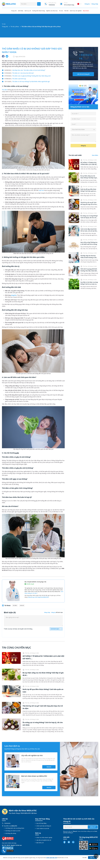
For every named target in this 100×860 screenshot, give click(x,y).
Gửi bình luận (55, 629)
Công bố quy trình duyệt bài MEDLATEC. (38, 597)
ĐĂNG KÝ (93, 827)
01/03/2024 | (19, 73)
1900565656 (7, 823)
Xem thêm (95, 155)
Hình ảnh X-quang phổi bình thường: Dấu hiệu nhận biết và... (88, 271)
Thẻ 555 (66, 10)
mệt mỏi (41, 190)
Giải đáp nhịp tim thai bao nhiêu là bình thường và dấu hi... (88, 257)
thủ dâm (15, 605)
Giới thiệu (20, 10)
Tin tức (61, 10)
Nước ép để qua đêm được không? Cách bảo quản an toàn (88, 191)
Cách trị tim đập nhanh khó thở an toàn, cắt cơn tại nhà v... (88, 231)
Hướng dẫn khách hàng (38, 10)
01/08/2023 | (15, 79)
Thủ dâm (4, 90)
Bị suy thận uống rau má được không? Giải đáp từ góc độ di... (88, 177)
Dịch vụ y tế (28, 10)
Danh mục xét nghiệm (76, 10)
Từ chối (84, 857)
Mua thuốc (86, 10)
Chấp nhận (92, 857)
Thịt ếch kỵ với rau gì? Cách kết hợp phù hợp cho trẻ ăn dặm (88, 204)
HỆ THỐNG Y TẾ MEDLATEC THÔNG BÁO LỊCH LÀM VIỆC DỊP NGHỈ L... (88, 164)
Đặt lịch (49, 767)
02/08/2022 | (24, 70)
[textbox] (83, 129)
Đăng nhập (95, 4)
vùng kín (13, 295)
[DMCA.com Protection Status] (8, 849)
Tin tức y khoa (15, 26)
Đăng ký (87, 4)
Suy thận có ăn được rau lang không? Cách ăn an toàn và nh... (89, 284)
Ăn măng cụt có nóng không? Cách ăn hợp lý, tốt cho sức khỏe (89, 217)
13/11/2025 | (27, 81)
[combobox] (83, 129)
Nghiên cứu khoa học (52, 10)
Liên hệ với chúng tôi (83, 74)
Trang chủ (5, 26)
